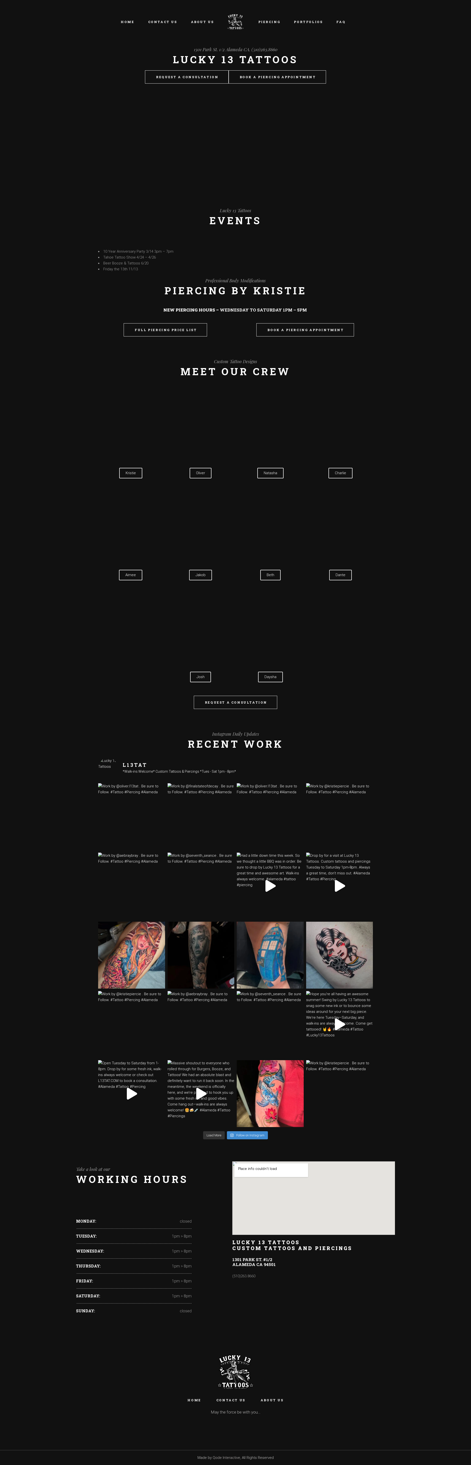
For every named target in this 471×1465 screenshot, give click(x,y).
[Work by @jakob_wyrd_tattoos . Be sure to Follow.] (270, 955)
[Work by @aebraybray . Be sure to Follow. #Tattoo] (131, 886)
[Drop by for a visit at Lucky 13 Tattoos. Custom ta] (339, 886)
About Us (272, 1400)
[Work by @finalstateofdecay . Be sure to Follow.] (201, 816)
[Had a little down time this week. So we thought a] (270, 886)
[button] (103, 137)
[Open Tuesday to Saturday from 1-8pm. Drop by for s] (131, 1093)
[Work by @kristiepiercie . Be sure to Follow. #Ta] (339, 816)
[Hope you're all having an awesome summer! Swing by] (339, 1024)
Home (194, 1400)
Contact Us (230, 1400)
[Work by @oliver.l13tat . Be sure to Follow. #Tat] (131, 816)
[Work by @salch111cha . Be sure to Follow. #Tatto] (201, 955)
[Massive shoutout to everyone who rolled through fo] (201, 1093)
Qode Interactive (226, 1457)
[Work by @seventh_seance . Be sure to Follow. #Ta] (201, 886)
